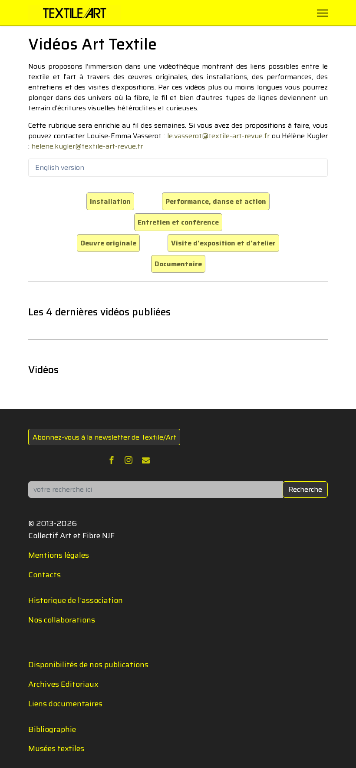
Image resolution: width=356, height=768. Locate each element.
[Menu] (322, 13)
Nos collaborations (61, 620)
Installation (110, 201)
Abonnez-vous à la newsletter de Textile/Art (104, 437)
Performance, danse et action (215, 201)
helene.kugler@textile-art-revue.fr (87, 146)
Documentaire (178, 263)
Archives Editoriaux (63, 684)
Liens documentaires (65, 704)
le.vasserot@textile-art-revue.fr (218, 135)
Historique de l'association (75, 600)
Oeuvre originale (108, 243)
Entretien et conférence (178, 222)
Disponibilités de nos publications (88, 665)
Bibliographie (52, 729)
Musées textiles (56, 748)
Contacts (44, 575)
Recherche (305, 489)
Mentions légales (58, 555)
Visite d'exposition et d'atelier (223, 243)
